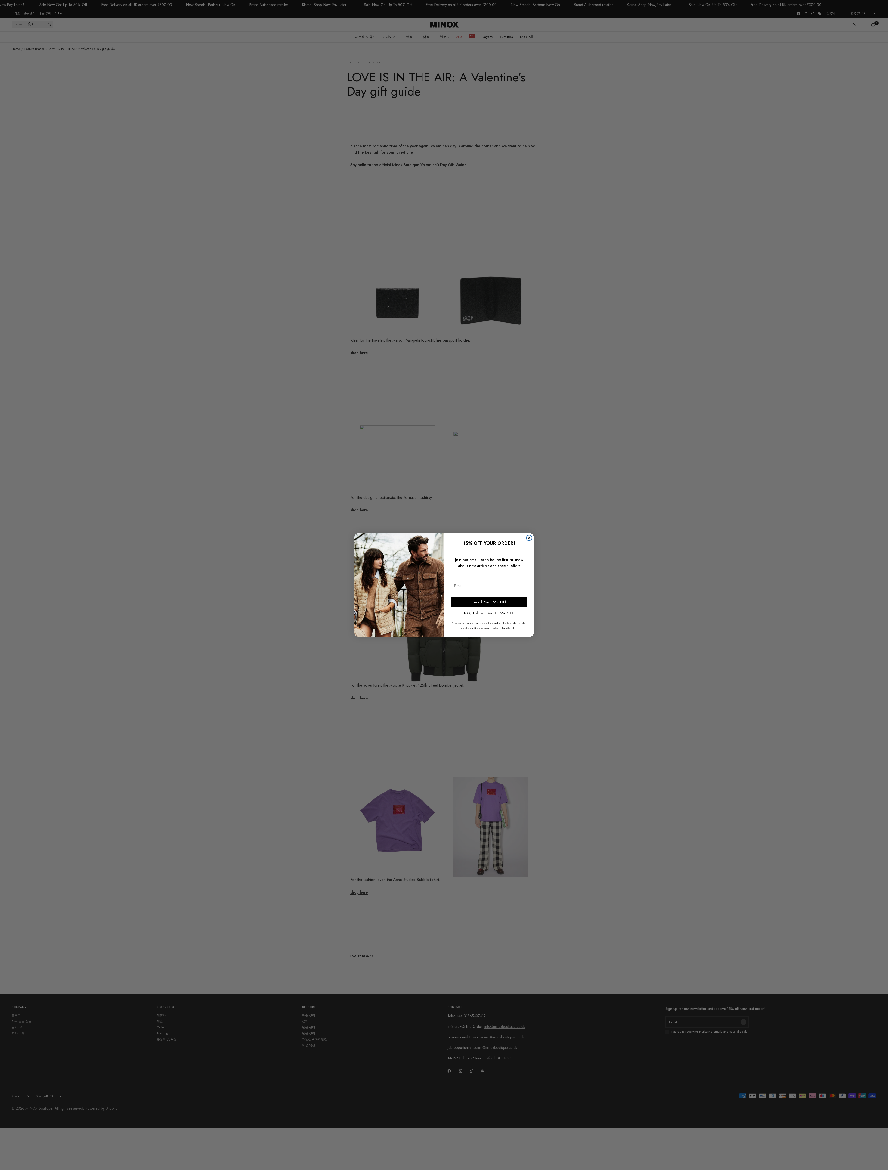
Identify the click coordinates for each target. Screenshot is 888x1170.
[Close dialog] (529, 538)
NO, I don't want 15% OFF (489, 613)
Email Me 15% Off (489, 602)
